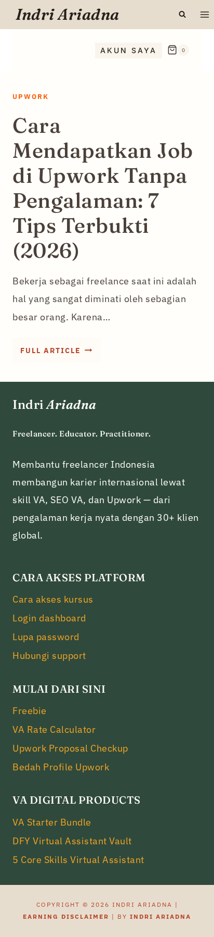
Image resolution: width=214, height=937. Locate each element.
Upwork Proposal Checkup (70, 748)
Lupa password (45, 637)
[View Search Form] (182, 14)
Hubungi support (49, 655)
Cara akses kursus (52, 599)
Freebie (29, 711)
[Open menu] (204, 14)
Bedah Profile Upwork (60, 767)
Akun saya (128, 50)
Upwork (30, 96)
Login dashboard (49, 618)
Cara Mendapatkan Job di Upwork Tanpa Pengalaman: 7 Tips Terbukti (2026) (102, 188)
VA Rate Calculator (54, 729)
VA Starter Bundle (51, 822)
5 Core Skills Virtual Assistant (78, 860)
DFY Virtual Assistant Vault (72, 841)
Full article (60, 354)
